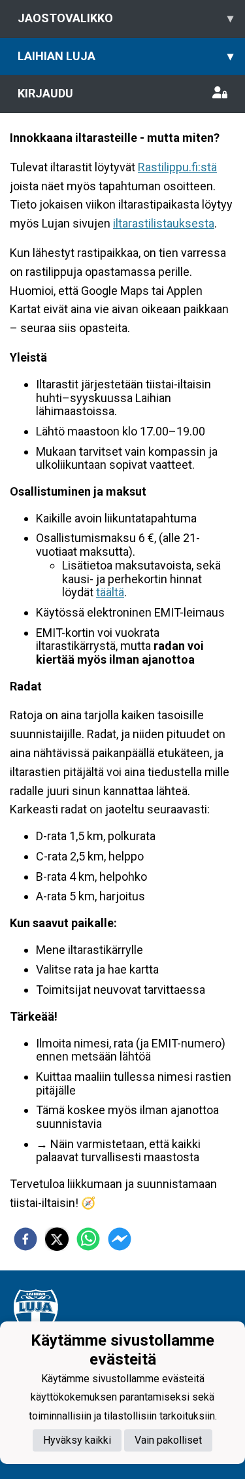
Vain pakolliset (168, 1440)
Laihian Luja (125, 56)
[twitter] (57, 1239)
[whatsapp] (88, 1239)
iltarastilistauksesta (163, 223)
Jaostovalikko (125, 18)
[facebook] (25, 1239)
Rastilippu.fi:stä (177, 167)
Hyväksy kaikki (77, 1440)
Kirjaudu (45, 93)
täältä (110, 592)
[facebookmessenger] (119, 1239)
